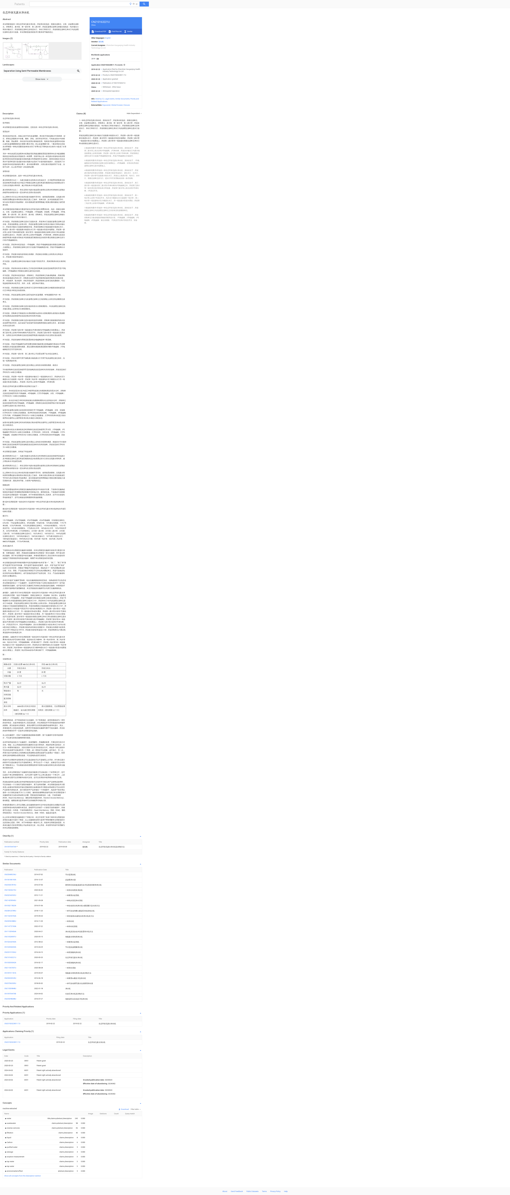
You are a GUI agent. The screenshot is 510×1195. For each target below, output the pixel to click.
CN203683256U (10, 874)
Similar (129, 31)
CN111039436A (10, 931)
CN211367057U (10, 968)
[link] (7, 1118)
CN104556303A (10, 947)
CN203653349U (10, 978)
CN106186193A (10, 880)
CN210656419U (10, 890)
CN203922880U (10, 921)
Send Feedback (237, 1191)
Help (286, 1191)
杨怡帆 (101, 42)
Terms (264, 1191)
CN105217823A (10, 906)
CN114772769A (10, 926)
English (108, 38)
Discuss (127, 105)
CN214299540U (10, 900)
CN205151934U (10, 952)
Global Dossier (117, 105)
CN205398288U (10, 999)
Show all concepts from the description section (22, 1176)
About (224, 1191)
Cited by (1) (99, 99)
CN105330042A (10, 963)
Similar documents (122, 99)
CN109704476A (10, 847)
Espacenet (106, 105)
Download (124, 1109)
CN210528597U (10, 937)
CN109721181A (10, 973)
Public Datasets (252, 1191)
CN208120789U (10, 911)
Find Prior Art (116, 31)
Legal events (109, 99)
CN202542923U (10, 895)
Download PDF (100, 31)
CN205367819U (10, 885)
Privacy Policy (275, 1191)
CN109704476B (10, 994)
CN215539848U (10, 988)
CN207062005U (10, 983)
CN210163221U (10, 957)
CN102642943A (10, 942)
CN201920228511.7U (12, 1024)
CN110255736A (10, 916)
